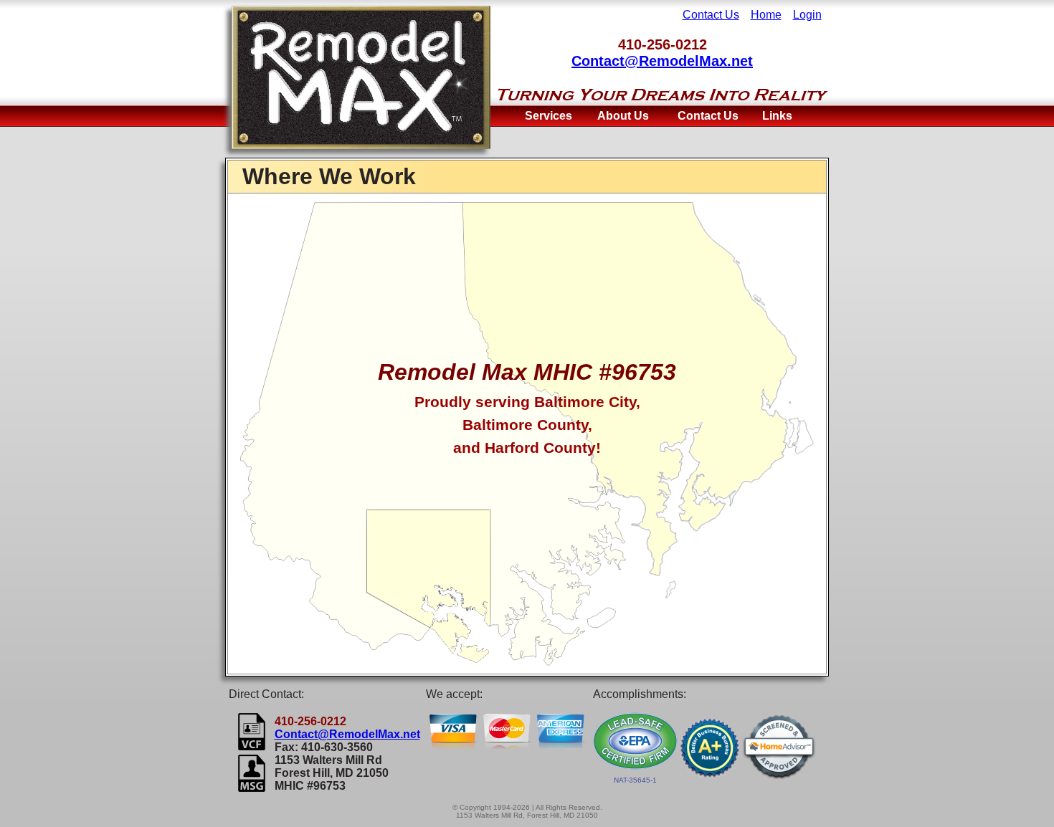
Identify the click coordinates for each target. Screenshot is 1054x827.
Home (766, 15)
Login (807, 15)
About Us (623, 116)
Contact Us (711, 15)
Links (777, 116)
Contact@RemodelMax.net (662, 61)
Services (548, 116)
